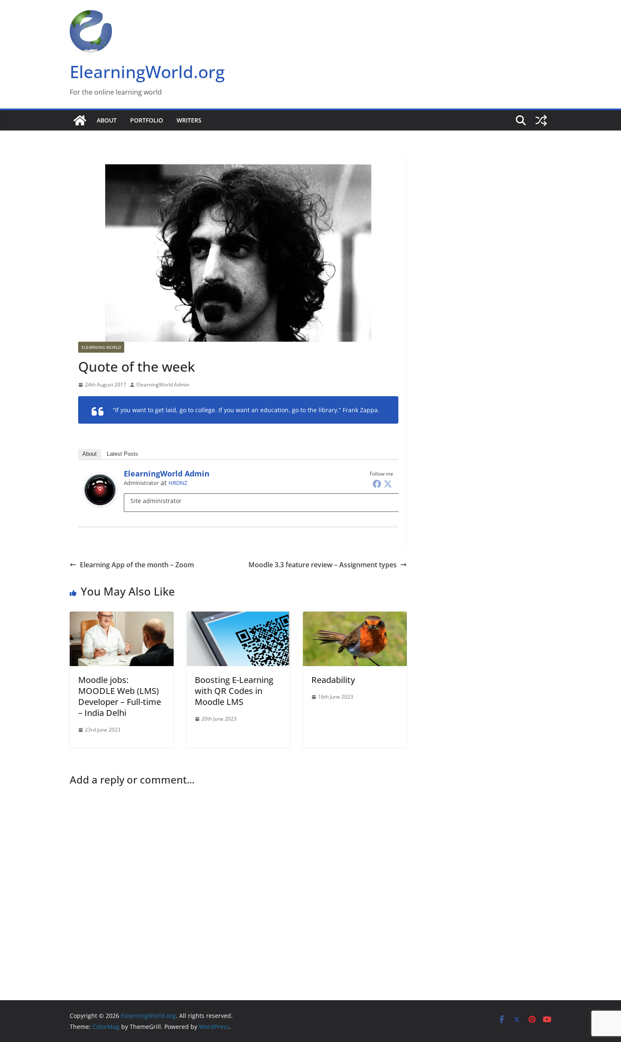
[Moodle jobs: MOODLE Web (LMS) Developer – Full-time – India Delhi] (122, 617)
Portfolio (146, 120)
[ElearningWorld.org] (80, 120)
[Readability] (355, 617)
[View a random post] (541, 120)
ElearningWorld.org (147, 71)
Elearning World (101, 347)
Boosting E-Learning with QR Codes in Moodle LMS (234, 690)
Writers (189, 120)
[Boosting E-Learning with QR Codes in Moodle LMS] (238, 617)
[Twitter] (388, 484)
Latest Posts (122, 454)
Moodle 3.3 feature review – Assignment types (322, 564)
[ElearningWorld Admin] (100, 478)
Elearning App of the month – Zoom (137, 564)
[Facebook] (377, 484)
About (107, 120)
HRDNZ (178, 483)
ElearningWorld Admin (162, 384)
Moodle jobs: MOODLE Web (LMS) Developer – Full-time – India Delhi (119, 696)
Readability (333, 680)
